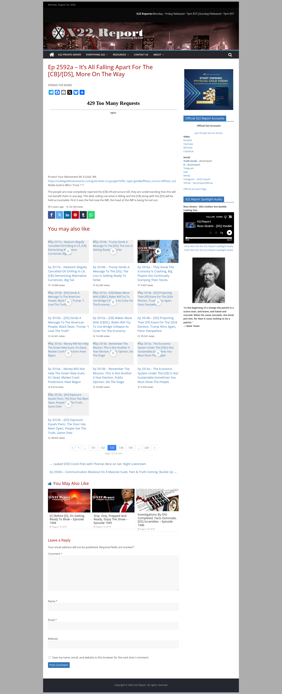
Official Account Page (194, 189)
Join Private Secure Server (209, 133)
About (157, 54)
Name (52, 601)
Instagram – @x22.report (196, 179)
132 (102, 448)
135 (130, 448)
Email (52, 620)
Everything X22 (95, 54)
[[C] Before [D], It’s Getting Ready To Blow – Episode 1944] (69, 491)
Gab (185, 171)
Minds (186, 175)
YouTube (188, 143)
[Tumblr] (83, 215)
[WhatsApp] (91, 215)
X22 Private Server (69, 54)
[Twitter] (59, 215)
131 (93, 448)
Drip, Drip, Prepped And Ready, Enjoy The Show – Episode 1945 (111, 519)
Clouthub (188, 151)
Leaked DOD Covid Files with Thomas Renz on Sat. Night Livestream (98, 464)
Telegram (188, 168)
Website (53, 639)
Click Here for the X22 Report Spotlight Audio (208, 246)
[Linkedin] (67, 215)
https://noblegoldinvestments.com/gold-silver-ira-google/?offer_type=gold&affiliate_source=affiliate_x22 (112, 181)
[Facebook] (51, 215)
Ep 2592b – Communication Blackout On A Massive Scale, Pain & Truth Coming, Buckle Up (113, 472)
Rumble (187, 140)
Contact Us (141, 54)
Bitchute (188, 147)
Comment (55, 554)
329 (146, 448)
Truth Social (190, 160)
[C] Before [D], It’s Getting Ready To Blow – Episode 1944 (67, 519)
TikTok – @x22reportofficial (198, 182)
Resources (119, 54)
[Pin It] (75, 215)
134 (121, 448)
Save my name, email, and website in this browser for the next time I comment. (100, 657)
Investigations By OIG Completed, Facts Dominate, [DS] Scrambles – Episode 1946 (157, 519)
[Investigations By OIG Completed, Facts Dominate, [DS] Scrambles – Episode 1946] (157, 491)
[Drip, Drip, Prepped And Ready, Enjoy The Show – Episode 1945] (113, 491)
